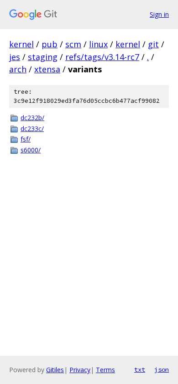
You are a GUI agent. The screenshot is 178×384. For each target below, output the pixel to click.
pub (50, 44)
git (153, 44)
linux (98, 44)
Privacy (79, 369)
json (161, 369)
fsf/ (26, 139)
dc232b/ (32, 117)
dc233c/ (32, 128)
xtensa (47, 69)
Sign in (159, 14)
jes (14, 56)
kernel (21, 44)
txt (139, 369)
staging (43, 56)
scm (73, 44)
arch (17, 69)
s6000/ (31, 150)
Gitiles (55, 369)
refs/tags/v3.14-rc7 (102, 56)
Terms (105, 369)
